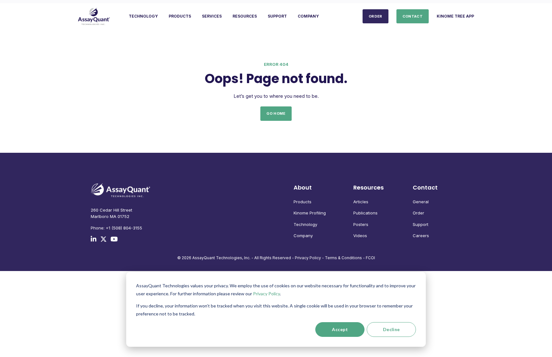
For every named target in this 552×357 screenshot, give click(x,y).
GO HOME (275, 113)
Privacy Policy (266, 293)
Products (302, 201)
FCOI (370, 257)
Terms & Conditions (343, 257)
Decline (391, 329)
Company (303, 235)
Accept (340, 329)
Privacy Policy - (309, 257)
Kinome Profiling (310, 212)
